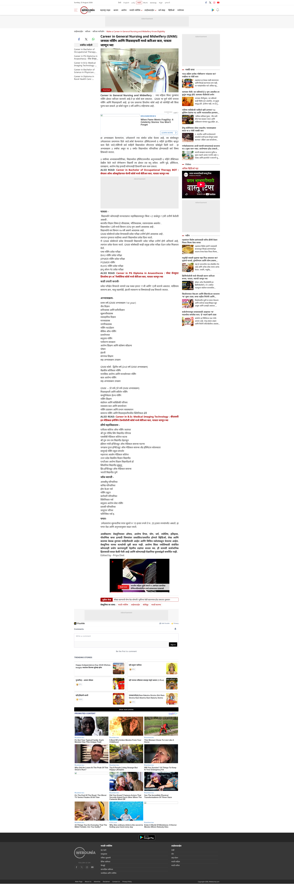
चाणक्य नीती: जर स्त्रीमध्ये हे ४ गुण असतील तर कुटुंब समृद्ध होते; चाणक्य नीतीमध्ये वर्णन (200, 93)
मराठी (139, 2)
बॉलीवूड (145, 604)
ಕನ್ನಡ (160, 2)
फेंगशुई (103, 865)
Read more (123, 587)
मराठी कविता (175, 865)
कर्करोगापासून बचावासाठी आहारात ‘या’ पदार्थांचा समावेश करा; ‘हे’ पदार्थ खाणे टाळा (199, 313)
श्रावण (115, 10)
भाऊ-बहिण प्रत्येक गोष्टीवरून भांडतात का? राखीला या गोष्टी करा (199, 75)
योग (172, 854)
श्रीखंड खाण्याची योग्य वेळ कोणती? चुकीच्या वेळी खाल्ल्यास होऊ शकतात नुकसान (142, 599)
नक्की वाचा (190, 69)
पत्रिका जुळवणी (106, 858)
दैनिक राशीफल (105, 861)
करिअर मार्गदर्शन (98, 31)
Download (106, 90)
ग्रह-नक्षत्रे (103, 850)
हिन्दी (119, 2)
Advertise (97, 881)
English (126, 2)
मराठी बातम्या (156, 604)
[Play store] (213, 10)
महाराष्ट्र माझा (105, 10)
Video (188, 164)
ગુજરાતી (167, 2)
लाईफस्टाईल (149, 10)
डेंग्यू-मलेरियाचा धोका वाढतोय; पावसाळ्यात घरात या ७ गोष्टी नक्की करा (199, 129)
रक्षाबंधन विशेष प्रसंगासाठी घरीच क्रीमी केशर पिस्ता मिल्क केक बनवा (199, 241)
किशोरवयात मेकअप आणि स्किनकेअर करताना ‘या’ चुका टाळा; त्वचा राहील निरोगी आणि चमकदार (201, 295)
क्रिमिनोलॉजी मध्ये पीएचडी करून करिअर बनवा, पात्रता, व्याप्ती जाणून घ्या (198, 277)
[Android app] (147, 837)
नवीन (187, 235)
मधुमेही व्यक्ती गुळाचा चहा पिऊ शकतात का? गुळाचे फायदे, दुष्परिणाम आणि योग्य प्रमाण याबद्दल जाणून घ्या (200, 259)
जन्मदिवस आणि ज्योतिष (108, 873)
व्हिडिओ (171, 10)
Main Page (78, 881)
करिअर (87, 31)
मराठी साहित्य (175, 861)
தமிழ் (133, 2)
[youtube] (218, 2)
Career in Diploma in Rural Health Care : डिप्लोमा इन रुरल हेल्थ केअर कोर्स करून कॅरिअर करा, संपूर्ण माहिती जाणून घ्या (85, 77)
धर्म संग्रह (161, 10)
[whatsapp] (93, 39)
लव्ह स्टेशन (174, 858)
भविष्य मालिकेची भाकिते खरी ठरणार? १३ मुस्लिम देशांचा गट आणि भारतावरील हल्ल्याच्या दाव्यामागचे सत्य (200, 111)
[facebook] (206, 2)
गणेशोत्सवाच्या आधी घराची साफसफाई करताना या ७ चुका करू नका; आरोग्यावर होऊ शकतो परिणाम (201, 147)
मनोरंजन (180, 10)
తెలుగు (145, 2)
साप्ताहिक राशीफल (107, 869)
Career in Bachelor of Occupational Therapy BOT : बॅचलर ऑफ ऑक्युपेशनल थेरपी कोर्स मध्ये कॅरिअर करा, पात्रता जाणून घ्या (85, 50)
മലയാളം (153, 2)
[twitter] (210, 2)
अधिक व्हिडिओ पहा (190, 168)
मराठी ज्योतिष (135, 10)
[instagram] (214, 2)
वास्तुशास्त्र (104, 854)
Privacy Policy (127, 881)
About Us (88, 881)
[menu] (76, 10)
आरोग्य (123, 10)
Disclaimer (106, 881)
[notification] (217, 10)
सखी (172, 850)
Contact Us (116, 881)
